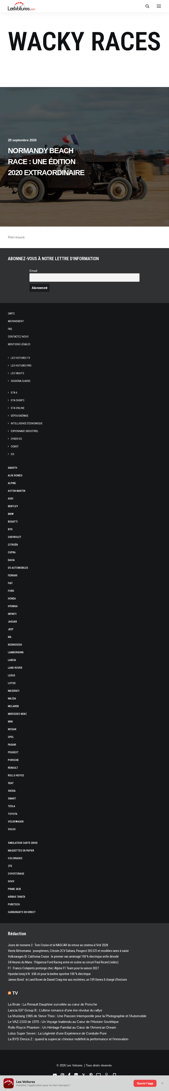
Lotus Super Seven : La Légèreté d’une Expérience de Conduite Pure (57, 1033)
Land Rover (15, 667)
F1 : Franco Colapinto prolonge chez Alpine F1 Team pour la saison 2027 (53, 968)
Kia (9, 637)
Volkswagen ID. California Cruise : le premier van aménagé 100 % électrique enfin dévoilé (63, 956)
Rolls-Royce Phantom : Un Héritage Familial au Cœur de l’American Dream (62, 1027)
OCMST (15, 446)
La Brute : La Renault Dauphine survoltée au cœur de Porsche (52, 1004)
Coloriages (15, 858)
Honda (12, 598)
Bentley (13, 506)
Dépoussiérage (19, 415)
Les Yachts (17, 373)
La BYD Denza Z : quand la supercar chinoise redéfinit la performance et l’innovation (68, 1039)
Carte (11, 313)
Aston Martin (16, 490)
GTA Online (17, 408)
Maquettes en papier (21, 850)
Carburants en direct (22, 912)
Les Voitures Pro (21, 365)
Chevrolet (14, 537)
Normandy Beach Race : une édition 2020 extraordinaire (46, 162)
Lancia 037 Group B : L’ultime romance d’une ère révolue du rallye (55, 1010)
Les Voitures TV (20, 357)
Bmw (11, 514)
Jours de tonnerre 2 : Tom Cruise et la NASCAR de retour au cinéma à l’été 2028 (58, 945)
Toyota (12, 813)
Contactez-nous (18, 336)
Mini (10, 721)
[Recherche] (145, 6)
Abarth (12, 467)
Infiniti (12, 613)
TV (15, 993)
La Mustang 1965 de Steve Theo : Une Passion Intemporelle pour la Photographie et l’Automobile (77, 1016)
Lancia (12, 660)
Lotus (12, 683)
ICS (12, 454)
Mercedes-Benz (17, 713)
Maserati (13, 690)
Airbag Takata (16, 896)
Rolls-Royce (16, 775)
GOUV (11, 881)
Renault (13, 767)
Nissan (12, 729)
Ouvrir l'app (145, 1083)
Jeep (10, 629)
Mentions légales (19, 344)
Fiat (10, 583)
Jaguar (12, 621)
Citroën (13, 544)
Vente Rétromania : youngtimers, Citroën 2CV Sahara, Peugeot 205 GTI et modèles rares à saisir (68, 951)
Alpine (12, 483)
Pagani (12, 744)
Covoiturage (16, 873)
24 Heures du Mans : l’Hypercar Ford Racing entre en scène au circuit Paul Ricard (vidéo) (63, 962)
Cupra (12, 552)
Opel (11, 737)
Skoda (12, 790)
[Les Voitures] (21, 6)
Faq (10, 328)
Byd (10, 529)
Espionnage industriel (25, 431)
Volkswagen (16, 821)
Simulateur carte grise (23, 842)
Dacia (11, 560)
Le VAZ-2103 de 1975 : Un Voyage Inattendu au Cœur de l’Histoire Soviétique (63, 1022)
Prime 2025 (14, 889)
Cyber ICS (16, 438)
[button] (159, 6)
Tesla (11, 806)
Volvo (12, 829)
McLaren (13, 706)
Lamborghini (16, 652)
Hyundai (13, 606)
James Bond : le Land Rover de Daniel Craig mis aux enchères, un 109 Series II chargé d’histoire (67, 980)
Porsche (13, 760)
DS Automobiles (18, 567)
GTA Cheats (17, 400)
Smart (12, 798)
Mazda (12, 698)
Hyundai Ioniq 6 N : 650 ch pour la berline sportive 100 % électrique (49, 974)
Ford (11, 590)
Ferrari (12, 575)
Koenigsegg (15, 644)
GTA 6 (14, 392)
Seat (11, 783)
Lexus (11, 675)
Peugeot (13, 752)
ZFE (10, 866)
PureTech (14, 904)
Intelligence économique (26, 423)
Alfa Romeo (15, 475)
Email (33, 270)
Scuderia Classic (20, 381)
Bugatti (13, 521)
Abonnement (16, 321)
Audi (10, 498)
